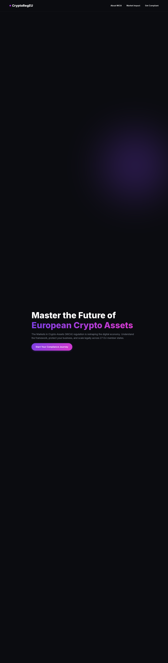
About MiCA (116, 5)
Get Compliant (152, 5)
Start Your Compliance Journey (52, 347)
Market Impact (133, 5)
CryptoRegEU (22, 5)
